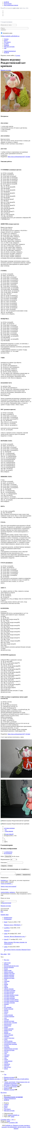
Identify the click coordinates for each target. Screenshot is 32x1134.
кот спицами (7, 1007)
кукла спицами (8, 1015)
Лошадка (6, 930)
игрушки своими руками (11, 1001)
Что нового (7, 42)
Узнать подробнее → (7, 883)
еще (5, 48)
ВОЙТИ (6, 2)
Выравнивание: (5, 859)
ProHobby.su (4, 880)
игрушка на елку (9, 993)
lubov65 (11, 834)
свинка (6, 1051)
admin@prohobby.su (13, 1115)
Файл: (2, 856)
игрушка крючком (9, 828)
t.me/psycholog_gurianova (8, 892)
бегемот (6, 964)
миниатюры (7, 1025)
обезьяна (6, 1036)
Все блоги (4, 1092)
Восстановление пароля (11, 5)
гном (5, 979)
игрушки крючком (9, 998)
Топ (5, 1074)
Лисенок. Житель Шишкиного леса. (14, 936)
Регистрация (7, 3)
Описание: (4, 862)
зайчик (6, 987)
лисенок (6, 1019)
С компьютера (8, 852)
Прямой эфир (5, 914)
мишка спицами (8, 1028)
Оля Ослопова (8, 1041)
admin (5, 933)
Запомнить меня (7, 33)
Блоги (6, 40)
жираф (6, 984)
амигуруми (7, 962)
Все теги (6, 960)
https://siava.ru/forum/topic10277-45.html (19, 156)
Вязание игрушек (6, 70)
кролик (6, 1010)
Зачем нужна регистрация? (8, 886)
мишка (6, 1027)
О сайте (6, 43)
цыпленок (7, 1064)
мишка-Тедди (8, 1030)
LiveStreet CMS (13, 1122)
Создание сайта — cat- (8, 1119)
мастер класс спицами (10, 1022)
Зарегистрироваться (10, 51)
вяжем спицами (8, 972)
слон (5, 1053)
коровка (6, 1004)
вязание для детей (9, 973)
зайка (5, 985)
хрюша (6, 1062)
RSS (2, 911)
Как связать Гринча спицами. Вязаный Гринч (17, 949)
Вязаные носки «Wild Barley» (12, 925)
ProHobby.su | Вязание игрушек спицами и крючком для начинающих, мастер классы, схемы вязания (16, 1127)
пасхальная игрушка (10, 1042)
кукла (5, 1013)
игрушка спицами (9, 996)
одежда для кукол (9, 1038)
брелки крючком (9, 967)
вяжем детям (7, 970)
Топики (6, 39)
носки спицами (8, 1035)
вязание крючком (9, 975)
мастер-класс (8, 1024)
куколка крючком (9, 1016)
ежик (5, 982)
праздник (7, 1047)
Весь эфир (4, 954)
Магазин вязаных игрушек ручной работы (16, 1079)
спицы (6, 1059)
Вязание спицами (9, 1089)
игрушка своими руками (11, 995)
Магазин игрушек (9, 46)
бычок (6, 969)
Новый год (7, 1033)
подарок (6, 1045)
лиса (5, 1018)
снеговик (6, 1055)
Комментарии (8, 917)
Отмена (10, 865)
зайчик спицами (9, 989)
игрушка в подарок (9, 990)
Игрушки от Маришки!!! (11, 1085)
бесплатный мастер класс (11, 966)
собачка (6, 1056)
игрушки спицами (9, 1002)
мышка (6, 1032)
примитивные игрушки (11, 1048)
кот (6, 829)
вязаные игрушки (9, 978)
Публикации (8, 919)
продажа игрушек (9, 1050)
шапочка (6, 1065)
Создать (17, 55)
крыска (6, 1012)
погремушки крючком (10, 1044)
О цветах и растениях (10, 1086)
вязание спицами (9, 976)
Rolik (5, 922)
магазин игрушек (9, 1021)
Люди (5, 1107)
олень (5, 1039)
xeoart (8, 1121)
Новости (6, 1088)
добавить (18, 874)
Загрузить (3, 865)
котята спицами (8, 1008)
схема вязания (9, 831)
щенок (6, 1068)
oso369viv (7, 927)
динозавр (6, 981)
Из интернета (8, 853)
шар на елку (7, 1067)
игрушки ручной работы (11, 999)
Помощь (6, 45)
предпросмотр (26, 874)
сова (5, 1058)
